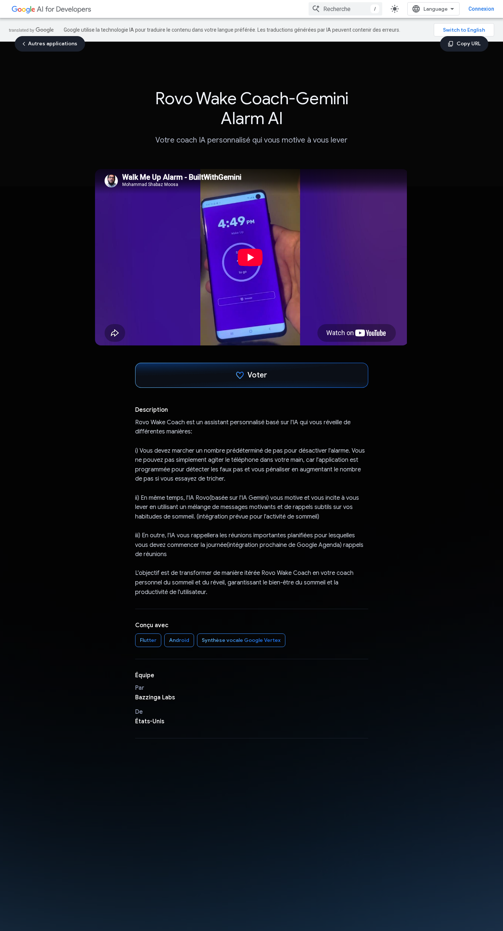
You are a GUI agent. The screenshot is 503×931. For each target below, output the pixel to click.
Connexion (481, 9)
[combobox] (345, 8)
